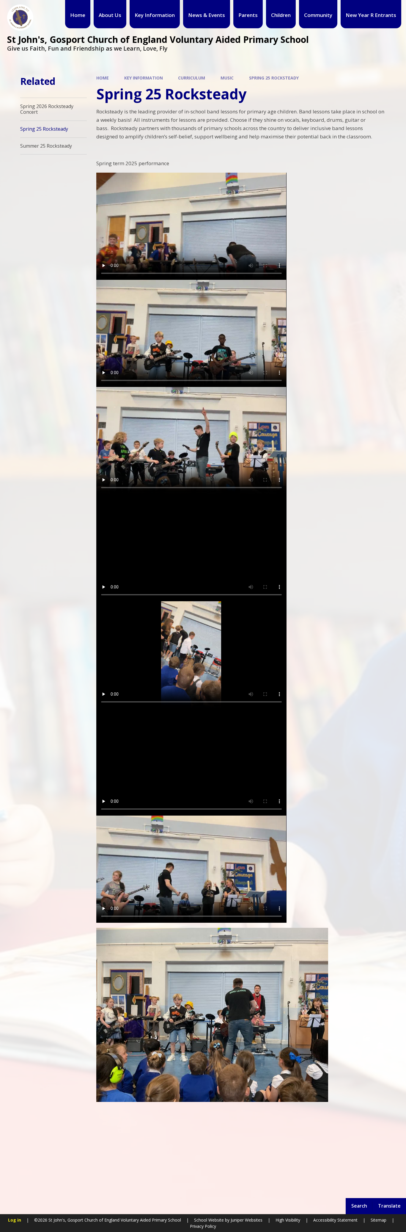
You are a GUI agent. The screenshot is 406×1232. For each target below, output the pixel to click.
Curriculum (191, 78)
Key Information (143, 78)
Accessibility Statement (335, 1220)
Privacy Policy (203, 1226)
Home (102, 78)
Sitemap (378, 1220)
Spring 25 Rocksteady (274, 78)
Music (227, 78)
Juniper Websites (245, 1220)
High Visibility (288, 1220)
